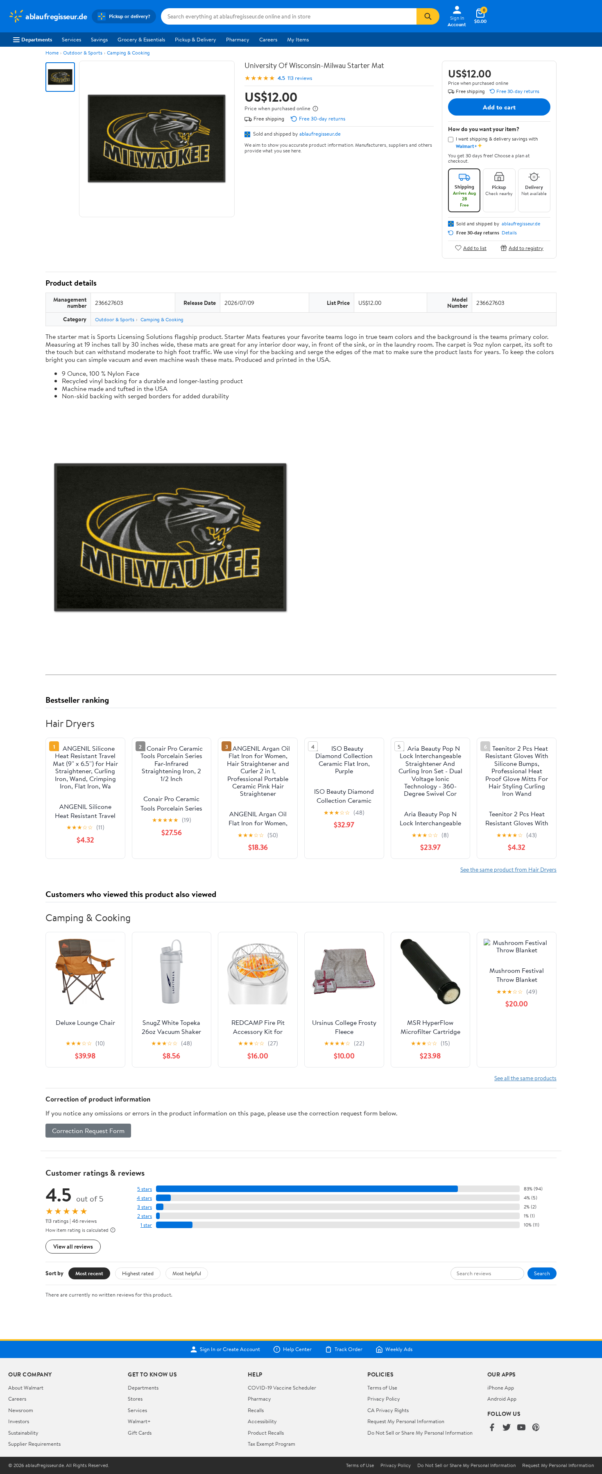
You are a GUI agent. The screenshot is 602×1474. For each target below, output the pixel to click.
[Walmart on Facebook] (491, 1428)
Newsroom (20, 1410)
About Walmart (25, 1387)
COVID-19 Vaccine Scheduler (282, 1387)
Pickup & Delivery (195, 39)
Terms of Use (382, 1387)
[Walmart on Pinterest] (536, 1428)
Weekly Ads (398, 1349)
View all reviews (73, 1246)
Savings (99, 39)
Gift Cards (140, 1432)
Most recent (89, 1273)
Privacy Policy (383, 1398)
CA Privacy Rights (388, 1410)
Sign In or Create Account (230, 1349)
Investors (18, 1421)
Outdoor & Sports (82, 52)
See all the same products (525, 1078)
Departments (36, 39)
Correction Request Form (88, 1130)
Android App (501, 1398)
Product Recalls (266, 1432)
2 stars (144, 1216)
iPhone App (500, 1387)
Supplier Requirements (34, 1443)
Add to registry (526, 247)
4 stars (144, 1198)
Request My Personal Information (405, 1421)
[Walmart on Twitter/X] (506, 1428)
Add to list (475, 247)
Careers (268, 39)
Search (542, 1273)
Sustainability (23, 1432)
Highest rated (138, 1273)
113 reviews (299, 78)
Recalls (256, 1410)
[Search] (427, 16)
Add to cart (499, 106)
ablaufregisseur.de (320, 133)
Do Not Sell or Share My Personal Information (420, 1432)
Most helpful (186, 1273)
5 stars (144, 1189)
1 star (146, 1225)
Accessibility (262, 1421)
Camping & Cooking (128, 52)
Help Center (297, 1349)
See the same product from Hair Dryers (508, 869)
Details (509, 233)
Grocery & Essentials (141, 39)
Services (71, 39)
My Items (298, 39)
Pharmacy (237, 39)
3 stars (144, 1207)
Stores (135, 1398)
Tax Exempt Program (271, 1443)
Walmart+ (139, 1421)
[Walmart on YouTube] (521, 1428)
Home (52, 52)
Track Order (348, 1349)
